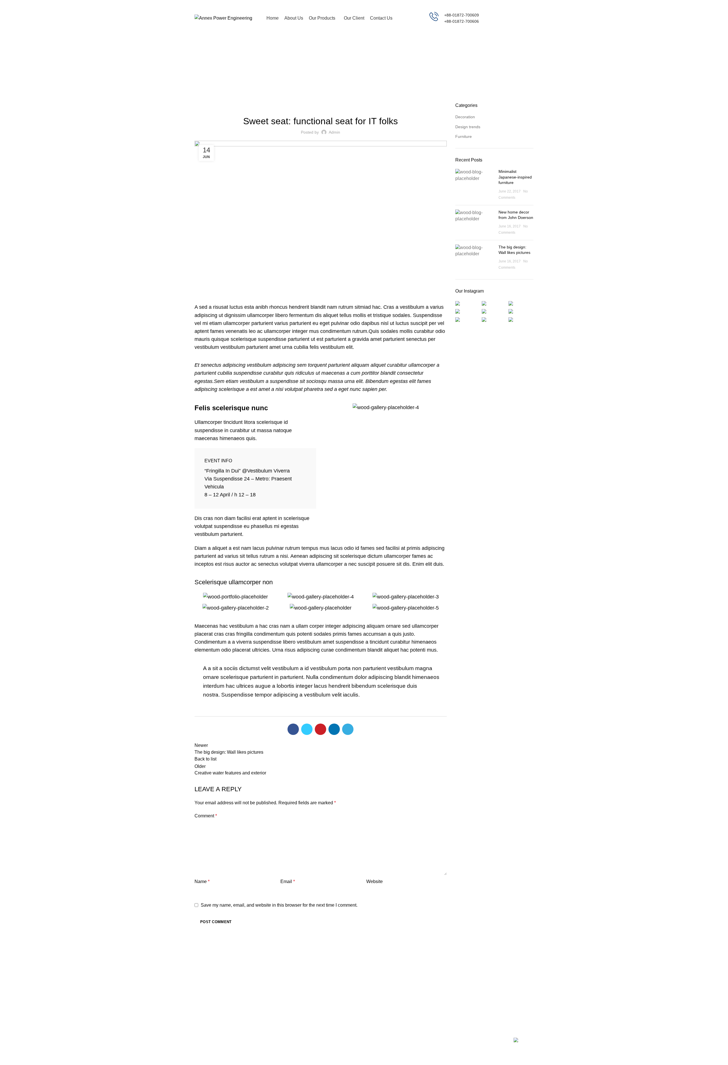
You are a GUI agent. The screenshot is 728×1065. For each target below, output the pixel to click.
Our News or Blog (442, 987)
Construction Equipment (389, 997)
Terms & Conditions (443, 978)
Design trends (467, 127)
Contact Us (494, 997)
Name (202, 881)
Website (374, 881)
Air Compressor (382, 978)
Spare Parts (379, 1007)
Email (287, 881)
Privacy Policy (438, 968)
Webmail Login (497, 968)
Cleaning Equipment (386, 987)
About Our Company (444, 997)
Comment (206, 815)
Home (352, 70)
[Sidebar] (7, 1058)
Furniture (371, 70)
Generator (377, 968)
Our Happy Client (441, 1007)
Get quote (513, 18)
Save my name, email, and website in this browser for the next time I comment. (279, 905)
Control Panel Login (502, 987)
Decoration (465, 117)
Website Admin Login (503, 978)
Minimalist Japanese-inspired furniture (515, 177)
